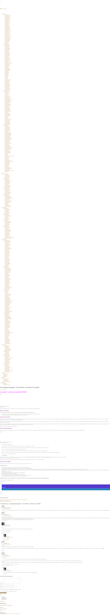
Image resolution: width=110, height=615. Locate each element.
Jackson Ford (7, 49)
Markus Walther (7, 164)
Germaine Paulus (7, 192)
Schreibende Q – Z (6, 125)
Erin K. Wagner (7, 334)
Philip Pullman (7, 363)
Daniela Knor (7, 87)
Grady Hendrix (7, 68)
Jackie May (7, 102)
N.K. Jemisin (7, 81)
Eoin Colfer (7, 257)
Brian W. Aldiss (7, 240)
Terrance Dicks (7, 263)
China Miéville (7, 107)
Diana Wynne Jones (8, 279)
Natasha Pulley (7, 124)
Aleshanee (6, 524)
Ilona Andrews (7, 18)
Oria (13, 613)
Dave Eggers (7, 211)
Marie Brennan (7, 29)
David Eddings (7, 40)
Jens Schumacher (7, 139)
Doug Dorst (7, 210)
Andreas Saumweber (8, 134)
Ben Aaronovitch (7, 15)
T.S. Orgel (6, 117)
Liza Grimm (7, 58)
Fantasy (3, 13)
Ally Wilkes (7, 235)
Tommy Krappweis (8, 88)
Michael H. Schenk (8, 196)
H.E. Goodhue (7, 182)
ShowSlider (7, 499)
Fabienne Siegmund (8, 143)
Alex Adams (7, 174)
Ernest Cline (7, 256)
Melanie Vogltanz (8, 160)
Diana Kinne (7, 217)
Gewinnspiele (5, 376)
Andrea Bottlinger (8, 27)
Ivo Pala (6, 118)
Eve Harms (6, 184)
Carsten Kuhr (5, 379)
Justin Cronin (7, 177)
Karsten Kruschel (7, 288)
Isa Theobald (7, 232)
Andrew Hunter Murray (8, 302)
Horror (3, 173)
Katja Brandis (7, 28)
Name (1, 584)
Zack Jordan (7, 280)
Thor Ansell (7, 243)
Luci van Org (7, 116)
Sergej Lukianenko (8, 97)
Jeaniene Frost (7, 50)
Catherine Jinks (7, 82)
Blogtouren (5, 375)
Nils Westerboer (7, 340)
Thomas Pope (7, 310)
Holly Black (7, 26)
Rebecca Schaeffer (8, 135)
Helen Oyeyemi (7, 222)
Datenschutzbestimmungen (15, 459)
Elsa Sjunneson (7, 144)
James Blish (7, 246)
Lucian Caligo (7, 32)
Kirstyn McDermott (8, 190)
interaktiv (3, 372)
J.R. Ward (6, 165)
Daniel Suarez (7, 327)
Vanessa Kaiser (7, 83)
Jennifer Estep (7, 43)
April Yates (7, 204)
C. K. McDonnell (7, 104)
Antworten (3, 511)
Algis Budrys (7, 251)
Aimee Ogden (7, 115)
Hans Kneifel (7, 285)
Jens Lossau (7, 96)
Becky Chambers (7, 254)
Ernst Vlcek (7, 330)
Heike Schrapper (7, 197)
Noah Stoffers (7, 368)
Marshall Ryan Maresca (8, 99)
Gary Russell (7, 320)
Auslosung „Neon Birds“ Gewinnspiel (6, 501)
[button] (3, 487)
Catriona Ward (7, 202)
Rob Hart (6, 273)
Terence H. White (7, 168)
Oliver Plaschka (7, 121)
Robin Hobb (7, 72)
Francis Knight (7, 286)
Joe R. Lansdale (7, 188)
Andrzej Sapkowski (8, 133)
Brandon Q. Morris (8, 301)
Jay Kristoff (7, 89)
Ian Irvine (6, 78)
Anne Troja (7, 157)
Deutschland (20, 499)
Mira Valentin (7, 158)
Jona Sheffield (7, 323)
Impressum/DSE (4, 383)
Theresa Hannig (7, 272)
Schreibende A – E (6, 14)
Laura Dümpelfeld (8, 39)
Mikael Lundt (7, 98)
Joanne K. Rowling (8, 130)
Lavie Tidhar (7, 369)
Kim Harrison (7, 64)
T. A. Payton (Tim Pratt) (8, 311)
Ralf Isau (6, 216)
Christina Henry (7, 70)
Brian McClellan (7, 103)
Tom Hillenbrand (7, 275)
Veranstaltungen (5, 374)
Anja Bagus (7, 347)
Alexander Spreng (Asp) (9, 147)
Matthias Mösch (7, 356)
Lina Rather (7, 315)
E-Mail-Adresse (2, 586)
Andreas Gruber (7, 183)
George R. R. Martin (8, 101)
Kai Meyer (6, 106)
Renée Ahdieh (7, 16)
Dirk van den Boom (8, 247)
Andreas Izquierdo (8, 79)
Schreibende (4, 377)
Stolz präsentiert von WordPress (5, 613)
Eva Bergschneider (6, 378)
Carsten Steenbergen (8, 149)
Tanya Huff (7, 74)
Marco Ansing (7, 346)
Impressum (1, 607)
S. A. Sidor (6, 199)
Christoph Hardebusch (8, 63)
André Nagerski (7, 303)
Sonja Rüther (7, 195)
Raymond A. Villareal (8, 201)
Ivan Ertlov (7, 42)
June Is (6, 77)
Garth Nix (6, 112)
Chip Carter (7, 253)
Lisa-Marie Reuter (8, 317)
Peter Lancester (7, 91)
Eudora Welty (7, 234)
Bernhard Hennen (8, 69)
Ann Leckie (7, 290)
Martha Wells (7, 338)
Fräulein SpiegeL (7, 146)
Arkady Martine (7, 298)
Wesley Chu (7, 35)
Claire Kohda (7, 218)
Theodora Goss (7, 54)
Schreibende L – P (6, 90)
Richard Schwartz (8, 141)
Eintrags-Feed (4, 597)
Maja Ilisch (7, 76)
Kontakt (3, 382)
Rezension (15, 426)
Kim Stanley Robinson (8, 318)
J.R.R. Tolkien (7, 156)
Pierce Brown (7, 250)
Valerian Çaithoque (8, 31)
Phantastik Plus (4, 207)
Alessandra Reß (7, 127)
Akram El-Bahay (7, 41)
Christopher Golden (8, 181)
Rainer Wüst (7, 171)
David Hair (7, 62)
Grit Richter (7, 365)
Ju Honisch (7, 73)
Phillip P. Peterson (8, 359)
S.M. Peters (7, 360)
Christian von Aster (8, 21)
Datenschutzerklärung (6, 384)
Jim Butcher (7, 30)
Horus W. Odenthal (8, 114)
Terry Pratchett (7, 122)
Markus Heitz (7, 66)
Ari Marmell (7, 189)
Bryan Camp (7, 33)
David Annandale (7, 19)
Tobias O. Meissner (8, 105)
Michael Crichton (7, 259)
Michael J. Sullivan (8, 152)
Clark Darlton (7, 261)
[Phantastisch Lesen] (3, 8)
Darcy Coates (7, 176)
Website (1, 587)
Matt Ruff (6, 131)
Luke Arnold (7, 20)
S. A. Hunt (6, 75)
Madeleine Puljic (7, 123)
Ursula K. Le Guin (8, 59)
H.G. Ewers (7, 265)
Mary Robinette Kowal (8, 287)
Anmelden (3, 596)
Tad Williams (7, 169)
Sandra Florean (7, 48)
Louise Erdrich (7, 212)
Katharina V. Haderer (8, 61)
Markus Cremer (7, 349)
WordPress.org (4, 599)
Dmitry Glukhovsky (8, 269)
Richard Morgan (7, 300)
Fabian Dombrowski (8, 350)
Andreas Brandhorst (8, 248)
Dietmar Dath (7, 262)
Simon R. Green (7, 57)
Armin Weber (7, 335)
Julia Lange (7, 92)
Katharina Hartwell (8, 65)
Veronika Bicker (7, 25)
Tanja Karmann (7, 84)
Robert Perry (7, 308)
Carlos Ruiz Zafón (8, 205)
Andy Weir (6, 336)
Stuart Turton (7, 233)
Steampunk (3, 344)
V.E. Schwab (7, 140)
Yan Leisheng (7, 94)
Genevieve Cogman (8, 36)
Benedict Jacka (7, 80)
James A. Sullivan (8, 151)
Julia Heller (7, 67)
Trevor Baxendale (8, 244)
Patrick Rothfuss (7, 129)
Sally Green (7, 56)
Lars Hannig (7, 352)
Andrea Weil (7, 166)
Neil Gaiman (7, 52)
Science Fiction (4, 239)
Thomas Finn (7, 47)
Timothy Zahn (7, 342)
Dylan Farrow (7, 45)
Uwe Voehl (6, 159)
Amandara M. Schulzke (8, 138)
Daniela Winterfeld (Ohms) (9, 170)
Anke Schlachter (7, 136)
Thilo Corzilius (7, 38)
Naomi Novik (7, 113)
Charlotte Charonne (8, 34)
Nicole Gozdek (7, 55)
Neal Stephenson (7, 231)
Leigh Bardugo (7, 23)
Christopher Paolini (8, 119)
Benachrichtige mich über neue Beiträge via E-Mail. (9, 591)
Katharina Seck (7, 142)
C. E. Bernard (7, 24)
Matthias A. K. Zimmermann (9, 237)
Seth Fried (6, 267)
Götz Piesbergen (5, 380)
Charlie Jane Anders (8, 17)
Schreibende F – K (6, 44)
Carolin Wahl (7, 162)
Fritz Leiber (7, 93)
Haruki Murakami (8, 221)
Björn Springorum (8, 148)
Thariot (6, 155)
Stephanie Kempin (8, 85)
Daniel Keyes (7, 283)
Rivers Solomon (7, 145)
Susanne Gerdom (7, 53)
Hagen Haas (7, 60)
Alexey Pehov (7, 120)
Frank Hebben (7, 274)
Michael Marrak (7, 100)
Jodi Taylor (7, 154)
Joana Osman (7, 224)
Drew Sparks (7, 324)
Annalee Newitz (7, 304)
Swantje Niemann (7, 111)
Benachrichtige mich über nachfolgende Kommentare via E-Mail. (11, 589)
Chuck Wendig (7, 167)
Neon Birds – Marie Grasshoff (4, 500)
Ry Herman (7, 71)
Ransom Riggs (7, 128)
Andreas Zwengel (7, 206)
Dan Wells (6, 203)
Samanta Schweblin (8, 229)
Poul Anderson (7, 242)
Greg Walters (7, 163)
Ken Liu (6, 95)
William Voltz (7, 333)
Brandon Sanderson (8, 132)
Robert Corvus (7, 37)
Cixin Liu (6, 292)
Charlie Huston (7, 186)
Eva (5, 389)
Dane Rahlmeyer (7, 126)
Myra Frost (7, 51)
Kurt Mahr (6, 296)
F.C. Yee (6, 172)
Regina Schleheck (8, 137)
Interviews (5, 373)
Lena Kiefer (7, 86)
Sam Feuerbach (7, 46)
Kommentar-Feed (4, 598)
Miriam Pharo (7, 225)
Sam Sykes (6, 153)
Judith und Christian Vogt (9, 161)
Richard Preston (7, 227)
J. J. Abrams (7, 209)
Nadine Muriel (7, 109)
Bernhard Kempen (8, 282)
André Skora (7, 366)
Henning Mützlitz (8, 108)
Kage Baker (7, 22)
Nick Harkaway (7, 215)
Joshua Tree (7, 329)
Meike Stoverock (7, 150)
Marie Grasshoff (7, 268)
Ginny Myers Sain (8, 110)
